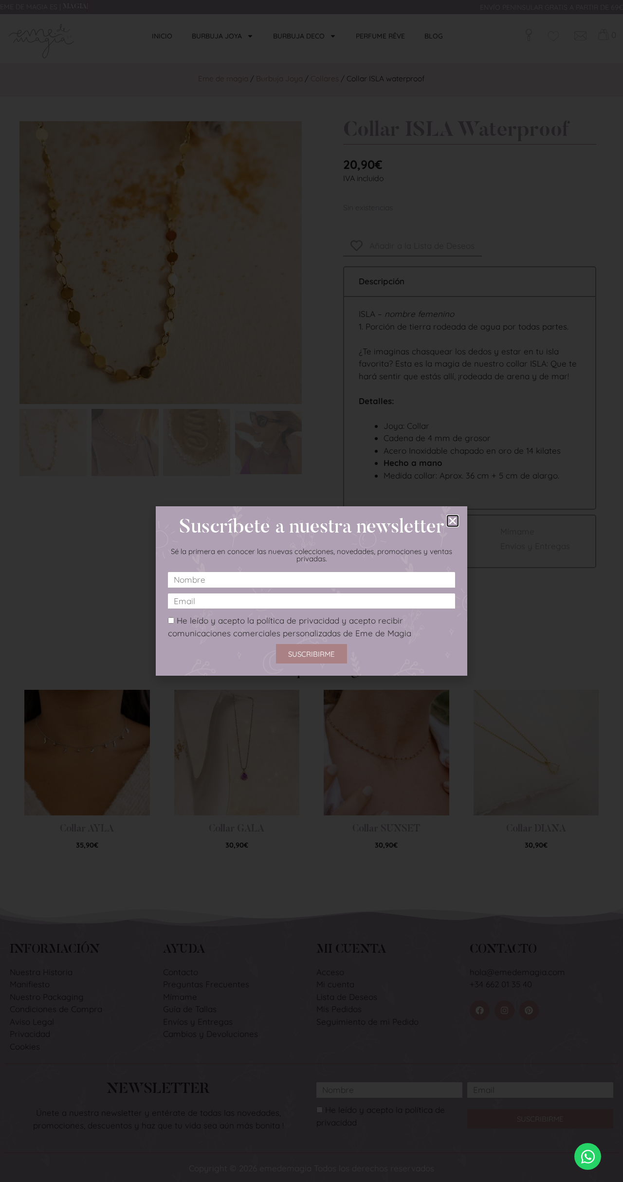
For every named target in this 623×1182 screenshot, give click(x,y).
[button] (453, 521)
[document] (311, 591)
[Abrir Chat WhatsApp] (587, 1156)
